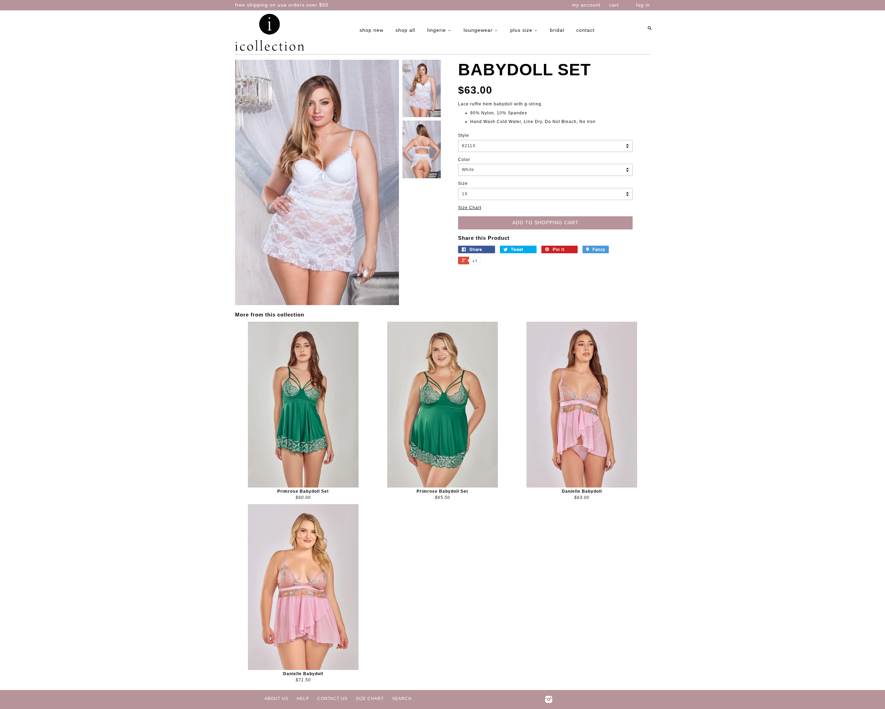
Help (303, 698)
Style (463, 135)
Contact (585, 30)
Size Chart (469, 207)
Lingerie (437, 30)
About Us (276, 698)
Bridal (557, 30)
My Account (586, 5)
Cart (614, 5)
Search (402, 698)
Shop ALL (405, 30)
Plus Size (522, 30)
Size (463, 183)
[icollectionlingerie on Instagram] (549, 701)
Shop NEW (371, 30)
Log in (643, 5)
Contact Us (332, 698)
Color (464, 159)
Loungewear (479, 30)
